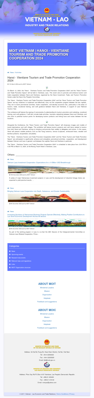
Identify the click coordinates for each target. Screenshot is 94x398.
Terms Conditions (62, 394)
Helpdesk (47, 298)
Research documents (18, 258)
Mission (47, 291)
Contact (85, 2)
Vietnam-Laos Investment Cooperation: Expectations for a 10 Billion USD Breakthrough (38, 162)
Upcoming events (17, 254)
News (12, 72)
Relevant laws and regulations (21, 261)
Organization (47, 294)
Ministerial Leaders (47, 287)
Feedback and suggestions (47, 301)
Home (77, 2)
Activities (18, 72)
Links (13, 264)
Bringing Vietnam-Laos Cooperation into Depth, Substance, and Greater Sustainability (38, 191)
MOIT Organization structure (20, 267)
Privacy (72, 394)
